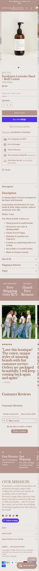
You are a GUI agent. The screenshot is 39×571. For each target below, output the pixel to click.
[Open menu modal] (31, 8)
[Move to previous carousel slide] (2, 326)
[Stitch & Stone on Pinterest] (10, 516)
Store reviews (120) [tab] (28, 414)
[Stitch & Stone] (13, 8)
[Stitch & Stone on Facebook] (3, 516)
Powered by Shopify (9, 556)
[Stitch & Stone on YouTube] (17, 516)
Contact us (31, 155)
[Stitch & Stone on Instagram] (6, 516)
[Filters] (4, 421)
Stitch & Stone (21, 550)
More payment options (19, 126)
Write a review (19, 431)
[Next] (35, 2)
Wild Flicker (7, 82)
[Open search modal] (26, 8)
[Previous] (3, 2)
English (4, 547)
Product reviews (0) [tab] (10, 414)
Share (7, 170)
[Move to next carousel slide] (36, 326)
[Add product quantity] (10, 105)
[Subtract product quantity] (4, 105)
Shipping (6, 132)
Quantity (6, 100)
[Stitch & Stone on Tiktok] (13, 516)
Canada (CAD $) (18, 547)
